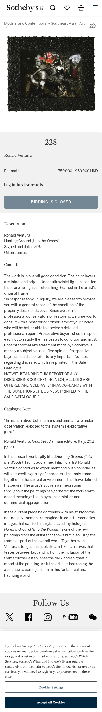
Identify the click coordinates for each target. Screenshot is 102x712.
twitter (9, 617)
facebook (28, 617)
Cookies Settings (51, 687)
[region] (51, 671)
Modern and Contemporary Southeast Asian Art (44, 23)
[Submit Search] (52, 7)
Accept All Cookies (51, 702)
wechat (93, 617)
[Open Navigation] (95, 8)
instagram (48, 617)
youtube (70, 617)
